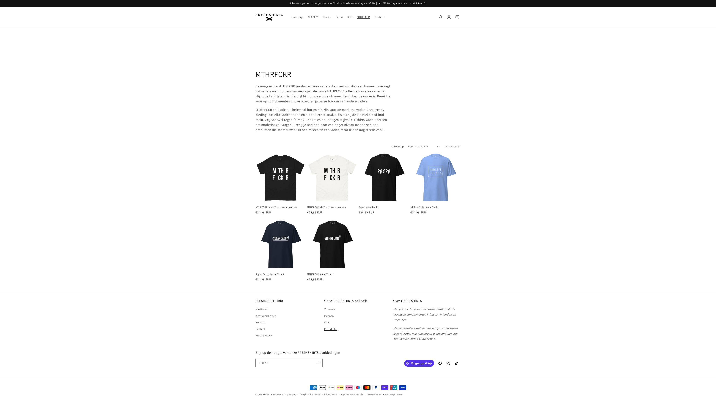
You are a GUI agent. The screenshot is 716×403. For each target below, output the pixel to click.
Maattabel (261, 309)
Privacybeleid (330, 394)
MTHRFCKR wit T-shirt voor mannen (326, 207)
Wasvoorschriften (266, 316)
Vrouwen (329, 309)
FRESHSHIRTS (270, 394)
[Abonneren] (318, 363)
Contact (260, 329)
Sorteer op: (397, 146)
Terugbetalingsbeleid (310, 394)
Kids (326, 322)
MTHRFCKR (330, 329)
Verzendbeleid (375, 394)
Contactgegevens (393, 394)
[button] (441, 17)
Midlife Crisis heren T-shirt (424, 207)
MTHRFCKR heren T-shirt (320, 274)
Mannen (329, 316)
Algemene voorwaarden (352, 394)
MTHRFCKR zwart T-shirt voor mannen (276, 207)
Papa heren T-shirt (369, 207)
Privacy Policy (263, 335)
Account (260, 322)
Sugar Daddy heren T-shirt (269, 274)
